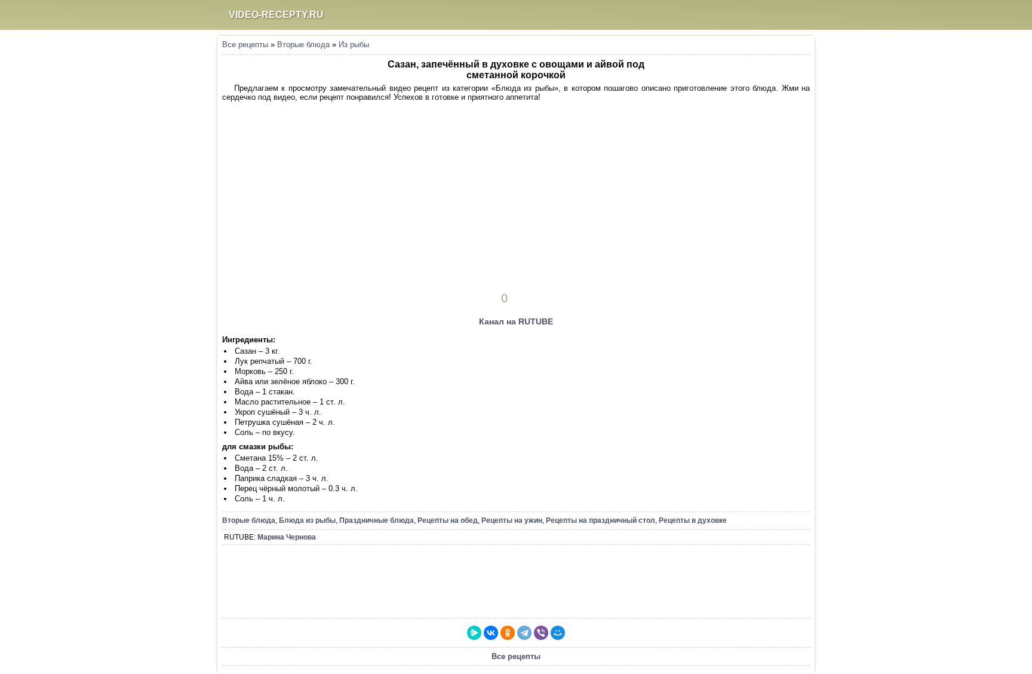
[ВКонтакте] (491, 633)
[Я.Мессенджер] (474, 633)
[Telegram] (524, 633)
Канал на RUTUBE (516, 321)
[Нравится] (521, 298)
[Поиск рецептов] (773, 15)
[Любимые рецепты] (750, 15)
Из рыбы (354, 44)
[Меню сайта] (796, 15)
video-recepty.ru (276, 15)
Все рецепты (245, 44)
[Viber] (541, 633)
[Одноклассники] (507, 633)
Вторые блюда (303, 44)
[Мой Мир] (558, 633)
